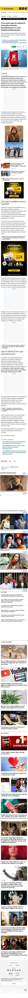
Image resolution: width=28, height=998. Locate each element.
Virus (15, 461)
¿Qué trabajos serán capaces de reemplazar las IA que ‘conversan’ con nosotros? (13, 442)
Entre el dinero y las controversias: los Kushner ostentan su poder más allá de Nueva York (12, 615)
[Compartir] (26, 47)
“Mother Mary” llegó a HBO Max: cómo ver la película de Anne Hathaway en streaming (13, 862)
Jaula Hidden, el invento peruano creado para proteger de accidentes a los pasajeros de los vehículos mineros (14, 452)
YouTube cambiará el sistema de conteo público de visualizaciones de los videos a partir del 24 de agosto (14, 685)
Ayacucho (18, 12)
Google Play (17, 965)
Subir (13, 983)
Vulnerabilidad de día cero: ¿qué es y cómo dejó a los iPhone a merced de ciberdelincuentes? (13, 447)
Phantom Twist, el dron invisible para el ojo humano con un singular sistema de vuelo (13, 706)
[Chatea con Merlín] (20, 8)
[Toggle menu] (2, 8)
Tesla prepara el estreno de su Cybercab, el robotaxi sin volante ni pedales (12, 727)
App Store (10, 965)
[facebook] (8, 970)
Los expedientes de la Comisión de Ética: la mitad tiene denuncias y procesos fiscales (12, 606)
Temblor (10, 12)
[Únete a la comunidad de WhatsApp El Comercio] (14, 47)
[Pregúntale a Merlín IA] (25, 990)
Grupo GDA (5, 73)
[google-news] (20, 970)
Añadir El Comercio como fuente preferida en (14, 18)
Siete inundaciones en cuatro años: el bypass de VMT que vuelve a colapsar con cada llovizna (12, 611)
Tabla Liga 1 (23, 12)
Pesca (14, 12)
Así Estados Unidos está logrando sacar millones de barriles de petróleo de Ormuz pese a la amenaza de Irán (12, 595)
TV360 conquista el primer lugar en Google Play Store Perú (13, 753)
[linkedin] (17, 970)
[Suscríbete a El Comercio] (22, 8)
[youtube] (15, 970)
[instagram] (13, 970)
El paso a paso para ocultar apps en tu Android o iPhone (14, 42)
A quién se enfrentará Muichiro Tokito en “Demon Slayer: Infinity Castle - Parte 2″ (12, 907)
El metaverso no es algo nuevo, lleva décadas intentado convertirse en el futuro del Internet (14, 41)
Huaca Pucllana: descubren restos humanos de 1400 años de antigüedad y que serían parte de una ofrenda (14, 662)
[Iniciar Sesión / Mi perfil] (26, 8)
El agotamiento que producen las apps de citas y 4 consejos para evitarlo (13, 773)
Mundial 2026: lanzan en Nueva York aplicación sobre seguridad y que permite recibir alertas (14, 815)
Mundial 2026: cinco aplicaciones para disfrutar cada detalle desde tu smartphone (14, 794)
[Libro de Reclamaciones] (17, 974)
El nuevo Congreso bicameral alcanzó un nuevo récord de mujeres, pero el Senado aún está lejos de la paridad (13, 620)
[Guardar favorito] (23, 47)
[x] (10, 970)
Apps (10, 461)
